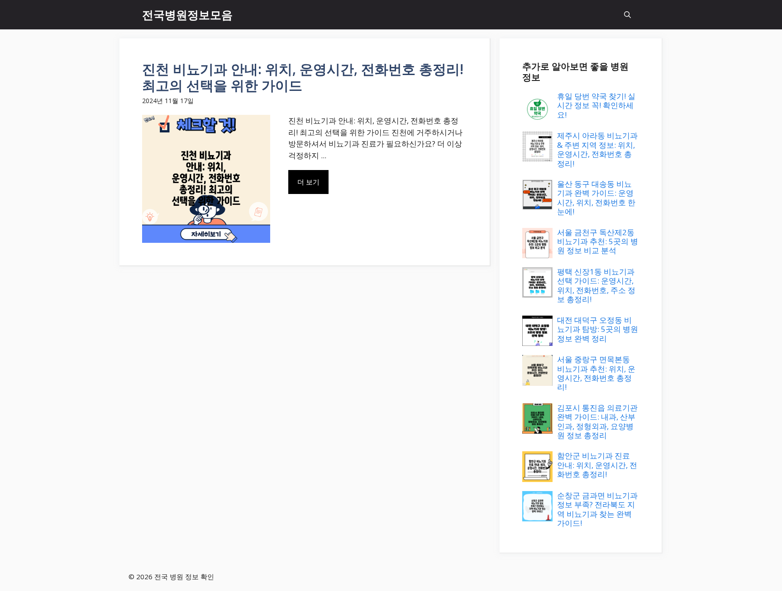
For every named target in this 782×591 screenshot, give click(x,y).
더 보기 (308, 181)
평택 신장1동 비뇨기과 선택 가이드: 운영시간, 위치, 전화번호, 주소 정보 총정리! (596, 285)
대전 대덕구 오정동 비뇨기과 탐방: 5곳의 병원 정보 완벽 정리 (597, 329)
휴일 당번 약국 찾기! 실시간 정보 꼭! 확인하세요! (596, 105)
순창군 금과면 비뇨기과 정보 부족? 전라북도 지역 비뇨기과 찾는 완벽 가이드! (597, 509)
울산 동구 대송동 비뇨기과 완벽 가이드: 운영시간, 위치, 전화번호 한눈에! (596, 198)
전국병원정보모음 (187, 14)
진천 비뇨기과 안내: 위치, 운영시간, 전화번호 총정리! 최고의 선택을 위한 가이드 (302, 77)
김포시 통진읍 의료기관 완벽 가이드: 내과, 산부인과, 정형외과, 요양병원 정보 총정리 (597, 421)
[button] (627, 14)
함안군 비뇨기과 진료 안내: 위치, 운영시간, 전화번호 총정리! (597, 464)
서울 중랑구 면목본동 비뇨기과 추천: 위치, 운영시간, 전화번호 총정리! (596, 373)
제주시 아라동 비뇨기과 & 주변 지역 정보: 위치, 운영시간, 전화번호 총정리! (597, 149)
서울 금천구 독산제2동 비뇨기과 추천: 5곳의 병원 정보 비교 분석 (597, 241)
